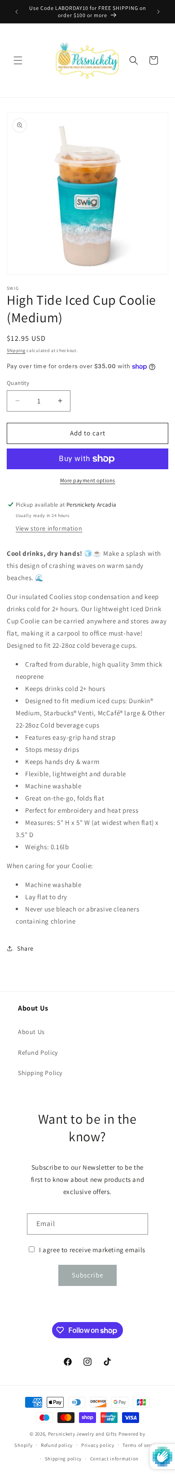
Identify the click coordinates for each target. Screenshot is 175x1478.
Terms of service (141, 1445)
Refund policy (57, 1445)
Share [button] (25, 948)
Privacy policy (97, 1445)
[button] (18, 60)
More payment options (87, 480)
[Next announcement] (158, 12)
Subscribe (87, 1275)
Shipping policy (63, 1458)
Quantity (18, 383)
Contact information (114, 1458)
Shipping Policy (40, 1073)
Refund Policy (38, 1052)
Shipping (16, 350)
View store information (49, 528)
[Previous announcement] (16, 12)
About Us (31, 1032)
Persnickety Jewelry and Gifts (82, 1434)
